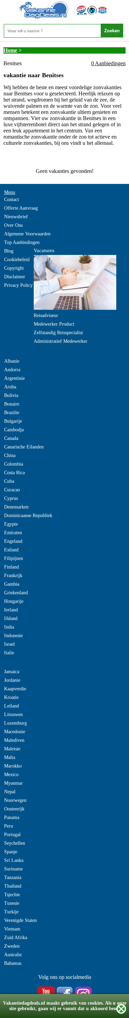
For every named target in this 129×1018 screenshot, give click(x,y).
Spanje (10, 851)
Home (10, 50)
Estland (11, 549)
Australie (13, 954)
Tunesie (11, 903)
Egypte (11, 524)
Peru (8, 826)
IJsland (11, 618)
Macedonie (14, 731)
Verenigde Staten (20, 920)
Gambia (11, 584)
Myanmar (13, 783)
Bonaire (11, 404)
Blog (8, 251)
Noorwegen (15, 800)
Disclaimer (14, 276)
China (9, 455)
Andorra (12, 369)
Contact (11, 199)
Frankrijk (13, 575)
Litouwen (13, 714)
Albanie (11, 361)
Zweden (12, 946)
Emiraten (13, 532)
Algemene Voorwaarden (27, 233)
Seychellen (14, 843)
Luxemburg (15, 723)
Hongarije (13, 601)
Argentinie (14, 378)
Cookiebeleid (17, 259)
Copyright (14, 268)
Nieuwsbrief (16, 216)
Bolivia (11, 395)
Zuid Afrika (15, 937)
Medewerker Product (54, 324)
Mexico (11, 774)
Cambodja (14, 429)
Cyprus (11, 498)
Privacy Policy (18, 285)
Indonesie (13, 635)
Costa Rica (14, 472)
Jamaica (11, 671)
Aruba (10, 386)
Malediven (14, 740)
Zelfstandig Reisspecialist (58, 332)
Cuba (9, 481)
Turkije (11, 911)
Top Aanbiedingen (22, 242)
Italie (9, 652)
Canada (11, 438)
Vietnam (12, 929)
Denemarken (16, 507)
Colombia (13, 464)
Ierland (11, 609)
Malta (9, 757)
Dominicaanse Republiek (28, 515)
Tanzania (12, 877)
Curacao (12, 489)
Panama (11, 817)
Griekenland (16, 592)
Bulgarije (13, 421)
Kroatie (11, 697)
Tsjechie (12, 894)
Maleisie (12, 748)
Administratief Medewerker (60, 341)
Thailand (12, 886)
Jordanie (12, 680)
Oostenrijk (14, 808)
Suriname (13, 868)
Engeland (13, 541)
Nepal (9, 791)
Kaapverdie (15, 688)
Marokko (13, 766)
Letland (11, 706)
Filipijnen (13, 558)
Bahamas (12, 963)
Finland (11, 567)
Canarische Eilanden (24, 446)
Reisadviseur (46, 315)
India (9, 627)
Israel (9, 644)
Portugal (12, 834)
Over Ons (13, 225)
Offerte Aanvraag (21, 208)
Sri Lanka (13, 860)
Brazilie (11, 412)
